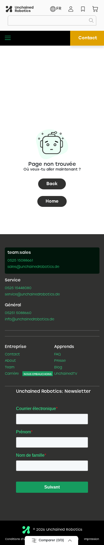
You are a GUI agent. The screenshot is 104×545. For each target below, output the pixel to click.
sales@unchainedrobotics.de (33, 267)
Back (52, 184)
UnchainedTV (65, 374)
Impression (91, 539)
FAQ (57, 354)
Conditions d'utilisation (21, 539)
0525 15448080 (18, 288)
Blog (58, 367)
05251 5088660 (18, 313)
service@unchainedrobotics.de (32, 294)
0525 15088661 (20, 260)
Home (52, 201)
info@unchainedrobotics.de (29, 319)
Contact (87, 38)
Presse (60, 361)
